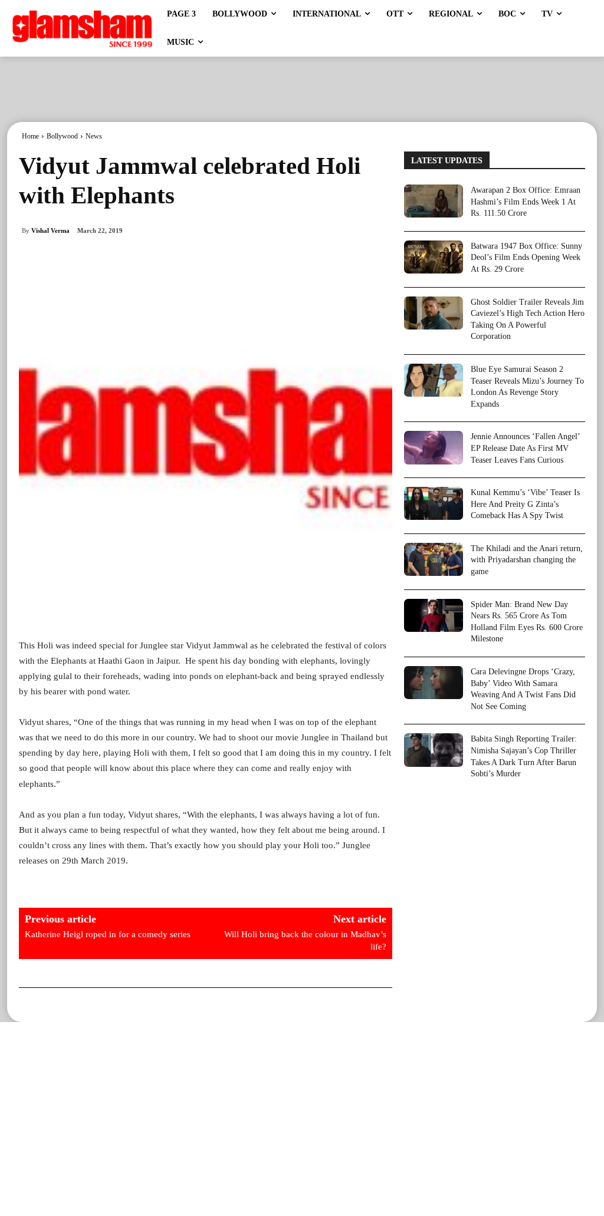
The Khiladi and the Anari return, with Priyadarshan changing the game (527, 560)
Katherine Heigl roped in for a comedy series (108, 934)
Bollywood (62, 136)
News (94, 136)
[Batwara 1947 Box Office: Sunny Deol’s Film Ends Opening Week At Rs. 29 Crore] (433, 256)
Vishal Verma (50, 230)
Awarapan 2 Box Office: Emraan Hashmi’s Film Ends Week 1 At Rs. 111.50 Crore (525, 202)
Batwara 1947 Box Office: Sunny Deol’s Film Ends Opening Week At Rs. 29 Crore (526, 257)
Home (30, 136)
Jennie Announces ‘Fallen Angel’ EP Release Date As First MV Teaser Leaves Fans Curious (525, 448)
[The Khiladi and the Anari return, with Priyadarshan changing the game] (433, 559)
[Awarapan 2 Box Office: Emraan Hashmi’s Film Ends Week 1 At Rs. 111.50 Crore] (433, 201)
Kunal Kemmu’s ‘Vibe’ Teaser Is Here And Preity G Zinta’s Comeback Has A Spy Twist (525, 504)
